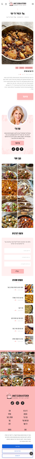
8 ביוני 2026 (20, 300)
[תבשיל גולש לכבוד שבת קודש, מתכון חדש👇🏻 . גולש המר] (25, 220)
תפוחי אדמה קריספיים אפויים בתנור (15, 287)
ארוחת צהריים (29, 68)
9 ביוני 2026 (20, 290)
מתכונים (22, 68)
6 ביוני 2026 (20, 321)
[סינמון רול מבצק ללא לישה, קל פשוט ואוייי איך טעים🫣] (25, 188)
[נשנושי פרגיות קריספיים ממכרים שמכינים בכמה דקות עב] (6, 380)
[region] (17, 445)
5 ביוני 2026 (20, 331)
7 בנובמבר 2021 (29, 74)
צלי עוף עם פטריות (28, 71)
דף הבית (27, 17)
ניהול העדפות (17, 451)
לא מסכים (17, 455)
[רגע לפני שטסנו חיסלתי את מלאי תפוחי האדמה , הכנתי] (9, 188)
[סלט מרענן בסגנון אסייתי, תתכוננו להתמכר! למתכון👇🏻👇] (9, 171)
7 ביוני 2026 (20, 310)
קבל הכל (17, 446)
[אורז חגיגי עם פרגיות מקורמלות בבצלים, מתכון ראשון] (25, 171)
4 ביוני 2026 (20, 341)
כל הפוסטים (20, 17)
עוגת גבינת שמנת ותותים (17, 339)
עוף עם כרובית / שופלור (17, 298)
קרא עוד (25, 96)
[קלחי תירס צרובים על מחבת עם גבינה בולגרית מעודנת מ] (9, 220)
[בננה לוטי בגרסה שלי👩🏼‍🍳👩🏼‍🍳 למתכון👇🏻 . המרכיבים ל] (25, 204)
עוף (17, 68)
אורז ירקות (21, 308)
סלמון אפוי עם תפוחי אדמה (17, 318)
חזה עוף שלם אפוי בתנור (17, 328)
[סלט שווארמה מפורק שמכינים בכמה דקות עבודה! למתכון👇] (9, 204)
